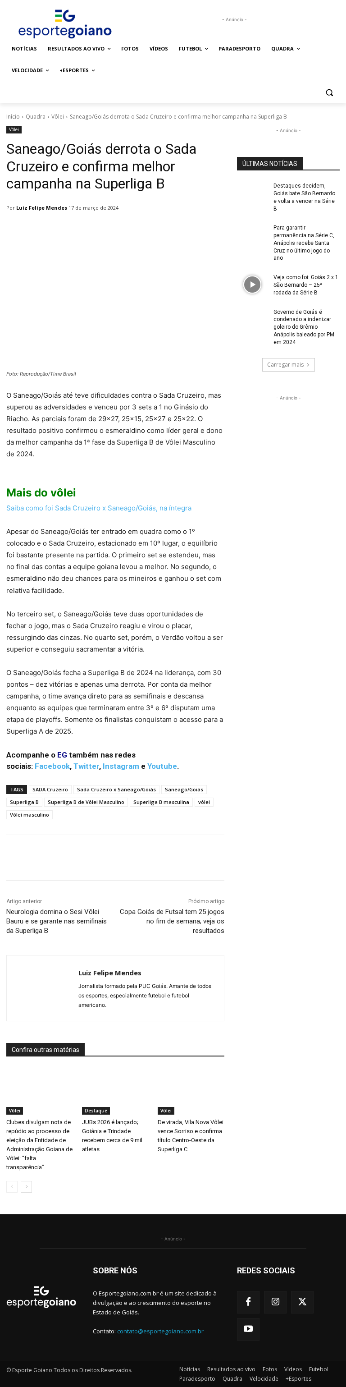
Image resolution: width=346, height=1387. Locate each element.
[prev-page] (12, 1187)
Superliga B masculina (161, 802)
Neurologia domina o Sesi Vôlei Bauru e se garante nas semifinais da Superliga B (56, 921)
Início (13, 116)
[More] (238, 858)
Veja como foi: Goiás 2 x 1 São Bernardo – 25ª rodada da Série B (305, 285)
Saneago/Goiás (184, 789)
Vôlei (57, 116)
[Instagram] (275, 1302)
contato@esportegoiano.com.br (160, 1331)
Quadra (36, 116)
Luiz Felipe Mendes (41, 207)
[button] (329, 92)
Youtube (162, 766)
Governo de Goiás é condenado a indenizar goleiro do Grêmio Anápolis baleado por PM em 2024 (303, 327)
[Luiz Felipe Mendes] (42, 988)
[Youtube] (248, 1329)
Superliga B (24, 802)
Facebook (52, 766)
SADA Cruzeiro (50, 789)
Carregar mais (285, 364)
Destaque (96, 1110)
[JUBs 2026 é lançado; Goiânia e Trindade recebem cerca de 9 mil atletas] (115, 1091)
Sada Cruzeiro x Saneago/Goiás (116, 789)
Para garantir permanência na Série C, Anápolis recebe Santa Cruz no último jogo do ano (303, 243)
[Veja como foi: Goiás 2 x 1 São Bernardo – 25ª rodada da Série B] (252, 284)
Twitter (86, 766)
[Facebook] (248, 1302)
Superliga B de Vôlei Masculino (86, 802)
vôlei (204, 802)
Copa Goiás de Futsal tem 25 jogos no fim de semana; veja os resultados (172, 921)
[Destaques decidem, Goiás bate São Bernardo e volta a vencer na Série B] (252, 193)
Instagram (121, 766)
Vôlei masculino (29, 814)
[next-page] (26, 1187)
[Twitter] (302, 1302)
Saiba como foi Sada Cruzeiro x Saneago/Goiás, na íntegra (98, 508)
